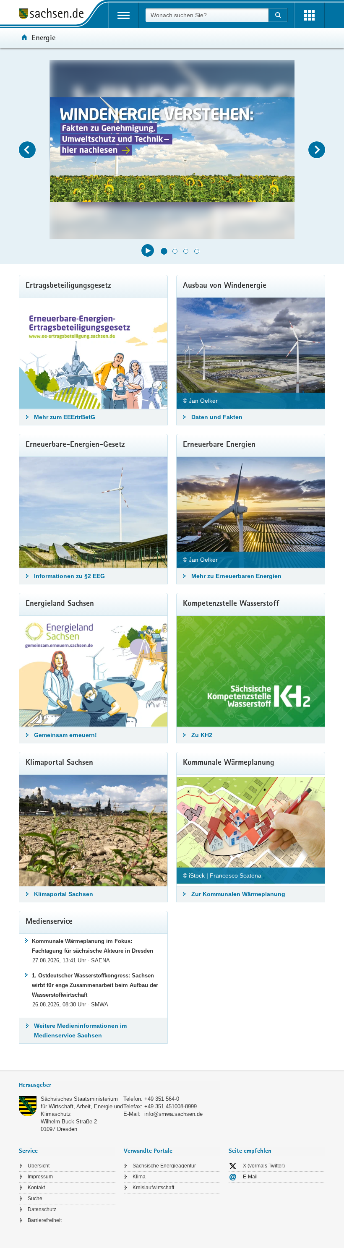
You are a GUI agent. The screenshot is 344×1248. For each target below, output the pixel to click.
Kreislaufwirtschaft (153, 1188)
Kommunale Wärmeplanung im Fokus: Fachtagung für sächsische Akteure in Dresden (92, 946)
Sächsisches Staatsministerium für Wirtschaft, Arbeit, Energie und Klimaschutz (82, 1106)
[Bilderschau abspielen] (147, 250)
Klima (139, 1177)
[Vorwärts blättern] (316, 149)
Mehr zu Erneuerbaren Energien (236, 576)
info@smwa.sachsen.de (173, 1114)
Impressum (40, 1177)
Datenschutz (42, 1209)
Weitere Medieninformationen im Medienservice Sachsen (80, 1030)
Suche (35, 1198)
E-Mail (250, 1177)
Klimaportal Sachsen (63, 894)
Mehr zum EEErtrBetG (64, 417)
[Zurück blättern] (27, 149)
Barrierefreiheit (45, 1220)
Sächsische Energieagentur (164, 1166)
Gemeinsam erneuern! (65, 735)
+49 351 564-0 (161, 1099)
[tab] (119, 1085)
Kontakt (36, 1188)
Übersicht (39, 1166)
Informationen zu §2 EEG (69, 576)
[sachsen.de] (54, 14)
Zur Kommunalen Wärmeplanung (238, 894)
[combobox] (206, 15)
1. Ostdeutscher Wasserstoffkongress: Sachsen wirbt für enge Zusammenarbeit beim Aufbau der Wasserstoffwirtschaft (95, 985)
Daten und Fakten (216, 417)
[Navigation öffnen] (123, 15)
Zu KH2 (201, 735)
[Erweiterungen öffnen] (309, 15)
